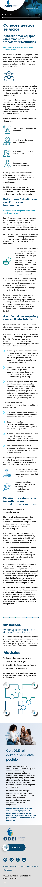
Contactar (16, 847)
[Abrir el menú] (4, 882)
